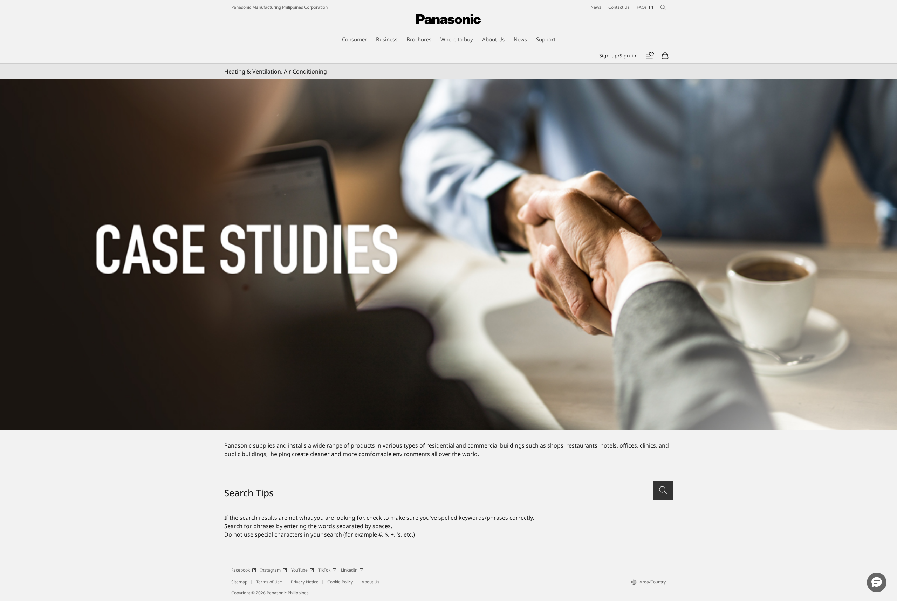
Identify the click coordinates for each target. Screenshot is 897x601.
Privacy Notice (305, 582)
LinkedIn (349, 570)
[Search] (663, 490)
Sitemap (239, 582)
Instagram (270, 570)
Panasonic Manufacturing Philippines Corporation (279, 7)
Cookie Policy (340, 582)
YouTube (299, 570)
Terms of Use (269, 582)
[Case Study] (448, 254)
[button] (876, 582)
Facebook (240, 570)
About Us (370, 582)
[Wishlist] (649, 55)
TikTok (324, 570)
